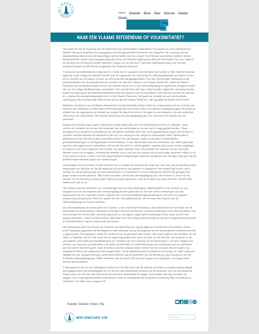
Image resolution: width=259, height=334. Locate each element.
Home (122, 12)
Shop (157, 12)
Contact (175, 3)
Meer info (164, 25)
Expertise (134, 12)
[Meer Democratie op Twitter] (185, 302)
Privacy (94, 303)
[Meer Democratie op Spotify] (194, 302)
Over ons (169, 12)
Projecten (72, 303)
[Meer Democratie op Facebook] (181, 302)
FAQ (166, 3)
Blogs (147, 12)
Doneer (150, 3)
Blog (158, 3)
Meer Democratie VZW (91, 317)
